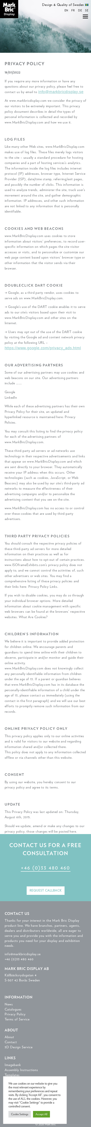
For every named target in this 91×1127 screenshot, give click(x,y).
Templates (12, 1075)
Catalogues (13, 1009)
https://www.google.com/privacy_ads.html (43, 348)
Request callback (46, 890)
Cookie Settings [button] (19, 1114)
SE (86, 10)
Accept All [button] (41, 1114)
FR (73, 10)
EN (66, 10)
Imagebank (13, 1065)
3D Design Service (19, 1047)
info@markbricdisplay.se (60, 92)
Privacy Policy (15, 1014)
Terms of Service (17, 1019)
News (9, 1004)
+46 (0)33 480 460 (45, 867)
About (9, 1037)
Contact (11, 1042)
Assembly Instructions (21, 1070)
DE (80, 10)
